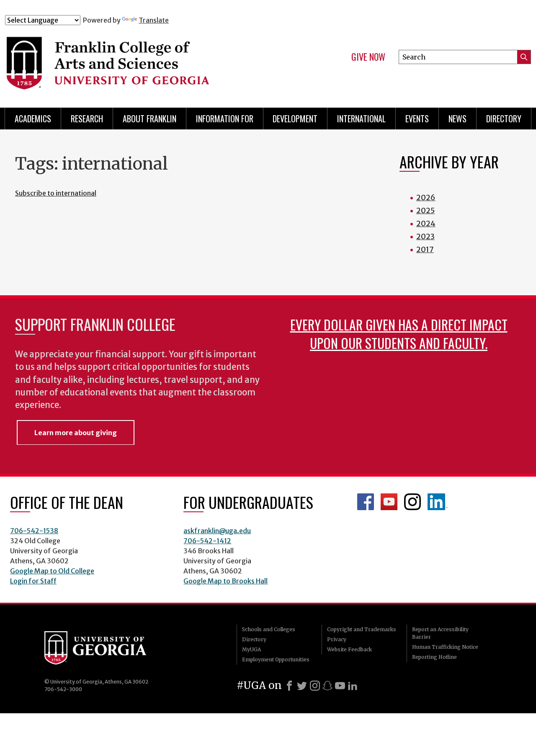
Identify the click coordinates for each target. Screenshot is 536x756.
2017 (425, 249)
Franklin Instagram (412, 501)
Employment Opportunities (275, 659)
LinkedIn (438, 501)
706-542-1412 (207, 541)
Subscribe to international (55, 193)
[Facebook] (289, 686)
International (361, 118)
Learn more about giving (75, 432)
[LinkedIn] (353, 686)
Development (295, 118)
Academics (33, 118)
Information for (224, 118)
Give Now (368, 57)
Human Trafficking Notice (445, 647)
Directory (503, 118)
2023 (425, 236)
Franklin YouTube (389, 501)
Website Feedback (349, 649)
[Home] (150, 62)
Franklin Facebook (365, 501)
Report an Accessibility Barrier (440, 633)
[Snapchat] (327, 686)
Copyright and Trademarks (361, 629)
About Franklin (149, 118)
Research (87, 118)
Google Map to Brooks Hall (225, 581)
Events (417, 118)
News (457, 118)
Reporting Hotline (434, 657)
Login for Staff (33, 581)
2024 (426, 223)
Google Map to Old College (52, 571)
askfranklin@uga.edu (217, 530)
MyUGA (251, 649)
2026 (426, 197)
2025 (425, 210)
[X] (302, 686)
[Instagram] (315, 686)
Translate (154, 20)
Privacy (336, 639)
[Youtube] (340, 686)
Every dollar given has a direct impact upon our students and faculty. (399, 334)
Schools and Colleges (268, 629)
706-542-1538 (34, 530)
